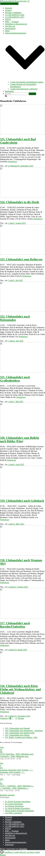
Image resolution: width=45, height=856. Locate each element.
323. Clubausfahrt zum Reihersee (21, 259)
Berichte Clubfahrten (13, 12)
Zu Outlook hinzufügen (14, 806)
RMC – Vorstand (11, 22)
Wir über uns (10, 26)
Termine (8, 10)
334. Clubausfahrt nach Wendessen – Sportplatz (24, 731)
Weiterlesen (12, 161)
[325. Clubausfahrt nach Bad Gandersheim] (22, 134)
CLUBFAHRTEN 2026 (14, 15)
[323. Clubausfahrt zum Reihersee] (22, 254)
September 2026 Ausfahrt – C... (12, 772)
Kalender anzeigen (7, 795)
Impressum (9, 91)
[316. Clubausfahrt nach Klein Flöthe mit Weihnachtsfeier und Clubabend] (22, 680)
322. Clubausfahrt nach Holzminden (15, 318)
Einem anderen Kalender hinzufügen (19, 811)
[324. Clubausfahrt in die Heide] (22, 197)
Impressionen (10, 28)
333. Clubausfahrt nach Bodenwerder (20, 733)
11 (16, 718)
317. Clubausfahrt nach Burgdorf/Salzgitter (15, 624)
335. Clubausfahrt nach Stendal (17, 728)
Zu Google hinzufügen (14, 804)
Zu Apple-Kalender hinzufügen (17, 808)
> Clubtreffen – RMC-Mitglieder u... (14, 788)
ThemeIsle (23, 849)
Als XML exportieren (13, 813)
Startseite (8, 8)
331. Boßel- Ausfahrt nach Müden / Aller (21, 737)
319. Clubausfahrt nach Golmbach (22, 500)
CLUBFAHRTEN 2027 (14, 17)
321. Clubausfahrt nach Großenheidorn (15, 378)
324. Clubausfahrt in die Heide (19, 202)
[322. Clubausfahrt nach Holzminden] (22, 311)
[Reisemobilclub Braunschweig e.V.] (15, 1)
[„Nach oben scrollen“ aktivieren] (2, 852)
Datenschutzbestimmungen (15, 842)
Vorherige (4, 718)
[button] (25, 80)
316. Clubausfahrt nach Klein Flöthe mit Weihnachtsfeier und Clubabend (20, 689)
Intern (7, 31)
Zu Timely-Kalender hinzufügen (17, 802)
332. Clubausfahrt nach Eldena (17, 735)
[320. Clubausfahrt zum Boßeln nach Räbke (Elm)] (22, 432)
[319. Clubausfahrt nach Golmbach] (22, 495)
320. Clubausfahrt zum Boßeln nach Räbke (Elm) (19, 439)
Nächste (21, 718)
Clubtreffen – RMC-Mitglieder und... (14, 756)
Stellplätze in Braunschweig (16, 24)
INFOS (8, 19)
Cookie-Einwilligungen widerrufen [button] (24, 89)
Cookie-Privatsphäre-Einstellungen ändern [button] (26, 82)
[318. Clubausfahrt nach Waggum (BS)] (22, 555)
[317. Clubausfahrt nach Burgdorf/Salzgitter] (22, 618)
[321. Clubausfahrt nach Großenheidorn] (22, 372)
